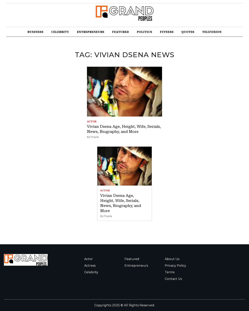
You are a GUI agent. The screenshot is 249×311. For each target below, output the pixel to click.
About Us (172, 259)
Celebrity (60, 31)
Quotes (187, 31)
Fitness (167, 31)
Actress (90, 265)
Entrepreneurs (90, 31)
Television (212, 31)
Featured (120, 31)
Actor (88, 259)
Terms (169, 272)
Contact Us (173, 279)
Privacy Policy (175, 265)
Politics (144, 31)
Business (35, 31)
